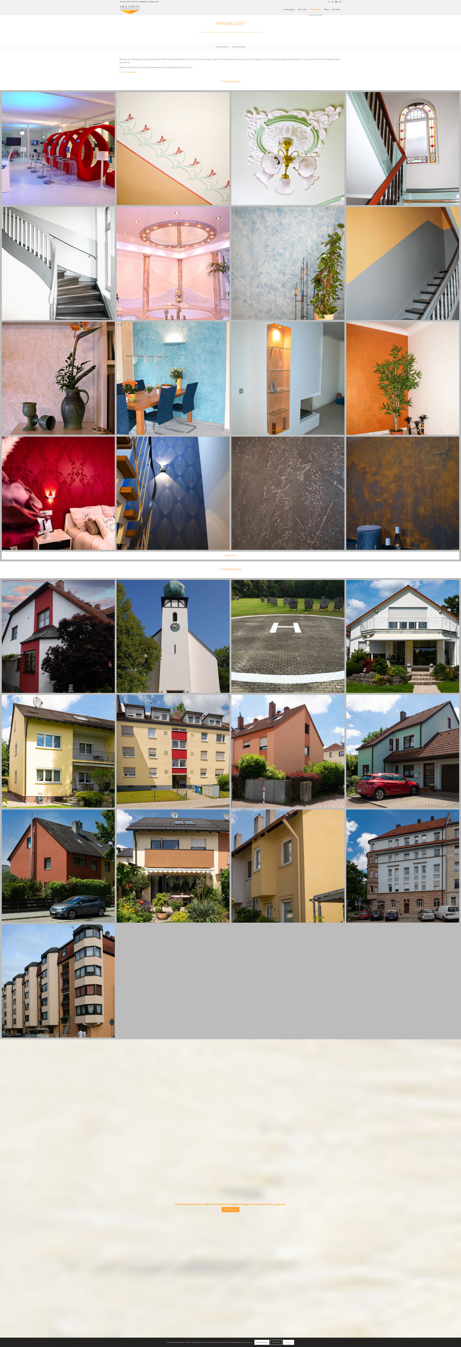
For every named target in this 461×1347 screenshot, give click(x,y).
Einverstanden (261, 1342)
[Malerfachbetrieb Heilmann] (129, 9)
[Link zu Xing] (340, 2)
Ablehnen (288, 1342)
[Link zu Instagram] (332, 2)
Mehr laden (230, 555)
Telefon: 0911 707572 (128, 2)
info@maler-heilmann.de (148, 2)
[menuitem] (289, 9)
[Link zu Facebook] (329, 2)
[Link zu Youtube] (336, 2)
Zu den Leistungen (128, 72)
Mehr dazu (276, 1342)
